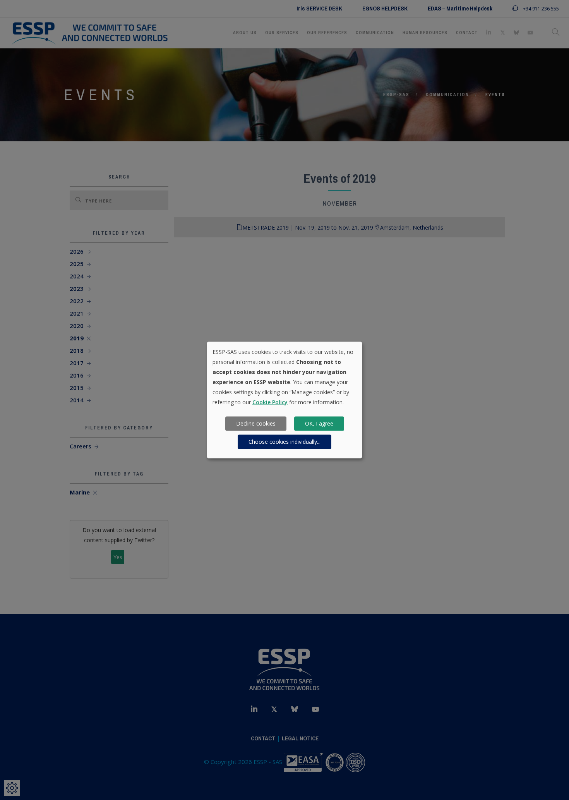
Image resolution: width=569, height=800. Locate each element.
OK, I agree (319, 423)
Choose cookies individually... (284, 441)
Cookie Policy (270, 401)
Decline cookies (256, 423)
